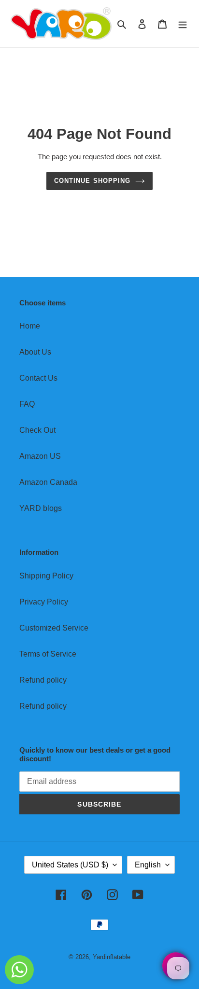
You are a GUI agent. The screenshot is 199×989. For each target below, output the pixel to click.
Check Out (37, 430)
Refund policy (43, 680)
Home (29, 326)
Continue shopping (92, 180)
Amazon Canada (48, 482)
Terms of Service (47, 654)
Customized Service (53, 628)
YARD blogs (40, 508)
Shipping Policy (46, 576)
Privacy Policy (43, 602)
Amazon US (40, 456)
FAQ (27, 404)
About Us (35, 352)
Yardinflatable (111, 957)
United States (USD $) (70, 865)
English (148, 865)
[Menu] (182, 23)
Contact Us (38, 378)
